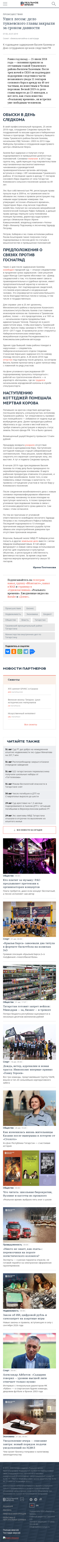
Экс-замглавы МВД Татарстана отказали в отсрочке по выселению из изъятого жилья (25, 818)
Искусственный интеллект (21, 715)
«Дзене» (24, 596)
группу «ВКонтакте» (28, 583)
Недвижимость (13, 614)
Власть (25, 619)
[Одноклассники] (13, 651)
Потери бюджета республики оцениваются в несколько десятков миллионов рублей (27, 1011)
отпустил (7, 359)
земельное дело (29, 541)
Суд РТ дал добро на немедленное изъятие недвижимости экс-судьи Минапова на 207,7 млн (28, 752)
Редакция (8, 1506)
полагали (33, 158)
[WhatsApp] (19, 651)
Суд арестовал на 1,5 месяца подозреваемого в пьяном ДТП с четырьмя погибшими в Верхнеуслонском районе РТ (27, 806)
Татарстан (40, 619)
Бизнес (30, 608)
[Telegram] (25, 651)
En (37, 1505)
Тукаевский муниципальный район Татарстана (23, 627)
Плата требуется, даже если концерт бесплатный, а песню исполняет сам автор (29, 886)
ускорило (30, 445)
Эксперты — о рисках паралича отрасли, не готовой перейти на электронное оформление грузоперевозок (27, 1257)
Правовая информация (14, 1514)
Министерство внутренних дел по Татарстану (23, 636)
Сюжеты (14, 679)
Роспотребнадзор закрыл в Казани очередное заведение (27, 763)
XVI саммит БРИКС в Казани (23, 690)
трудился (40, 380)
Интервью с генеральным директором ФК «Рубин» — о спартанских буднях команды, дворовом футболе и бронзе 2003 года (25, 1383)
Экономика (32, 614)
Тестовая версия (11, 1532)
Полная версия (11, 1529)
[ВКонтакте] (7, 651)
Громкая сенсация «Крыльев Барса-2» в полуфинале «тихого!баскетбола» (29, 949)
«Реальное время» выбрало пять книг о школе (27, 1195)
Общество (10, 619)
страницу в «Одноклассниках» (20, 588)
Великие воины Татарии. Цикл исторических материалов (24, 702)
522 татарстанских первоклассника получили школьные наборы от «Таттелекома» (27, 774)
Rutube (12, 596)
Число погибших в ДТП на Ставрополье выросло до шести (22, 795)
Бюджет (47, 614)
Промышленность (12, 1244)
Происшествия (13, 14)
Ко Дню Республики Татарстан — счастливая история (29, 1138)
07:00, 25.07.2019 (10, 34)
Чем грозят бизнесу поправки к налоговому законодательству (26, 1447)
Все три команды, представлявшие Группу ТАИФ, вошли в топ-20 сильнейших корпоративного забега (29, 1074)
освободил (8, 269)
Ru (32, 1505)
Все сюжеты (30, 724)
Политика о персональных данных (14, 1519)
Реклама (7, 1510)
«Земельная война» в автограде (24, 38)
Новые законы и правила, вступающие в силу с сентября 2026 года (28, 1320)
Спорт (6, 939)
